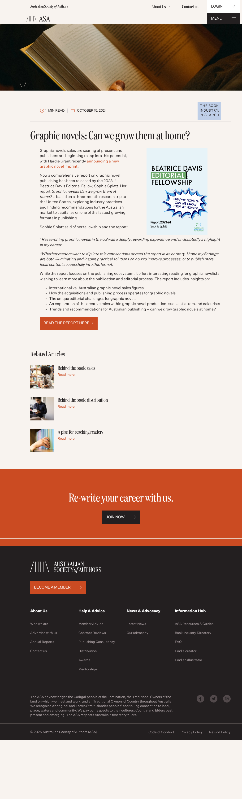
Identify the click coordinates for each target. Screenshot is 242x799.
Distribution (87, 651)
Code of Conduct (161, 732)
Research (209, 115)
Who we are (39, 624)
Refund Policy (220, 732)
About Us (158, 6)
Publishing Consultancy (96, 642)
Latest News (136, 624)
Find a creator (185, 651)
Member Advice (90, 624)
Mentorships (88, 669)
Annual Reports (42, 642)
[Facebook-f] (200, 699)
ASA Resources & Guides (194, 624)
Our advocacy (137, 633)
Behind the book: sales (76, 367)
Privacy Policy (192, 732)
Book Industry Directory (193, 633)
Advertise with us (43, 633)
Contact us (190, 6)
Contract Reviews (92, 633)
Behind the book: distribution (83, 399)
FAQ (178, 642)
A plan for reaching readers (80, 431)
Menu (216, 19)
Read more (66, 374)
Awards (84, 660)
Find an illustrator (188, 660)
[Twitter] (213, 699)
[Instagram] (227, 699)
